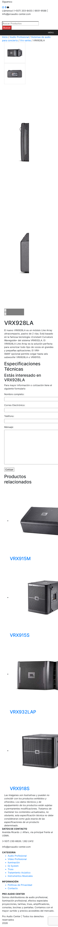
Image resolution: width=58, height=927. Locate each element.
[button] (51, 32)
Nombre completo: (14, 394)
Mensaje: (9, 427)
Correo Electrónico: (14, 405)
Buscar (6, 27)
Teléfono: (9, 416)
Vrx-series (25, 40)
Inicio (5, 37)
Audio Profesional (19, 37)
